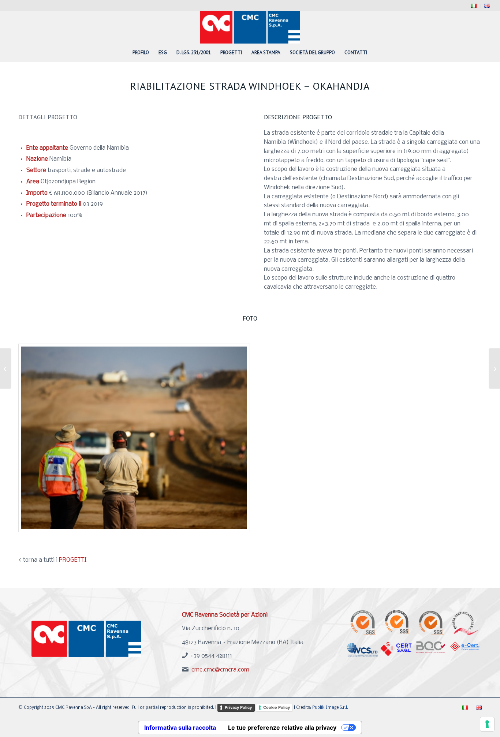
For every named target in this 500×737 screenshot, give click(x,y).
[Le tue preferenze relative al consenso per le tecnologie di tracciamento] (487, 724)
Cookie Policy (276, 707)
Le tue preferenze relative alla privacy (282, 727)
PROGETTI (72, 560)
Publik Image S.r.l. (330, 708)
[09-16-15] (134, 438)
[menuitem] (474, 6)
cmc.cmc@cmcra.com (220, 670)
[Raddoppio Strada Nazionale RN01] (5, 368)
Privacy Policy (238, 707)
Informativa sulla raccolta (180, 727)
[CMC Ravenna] (250, 27)
